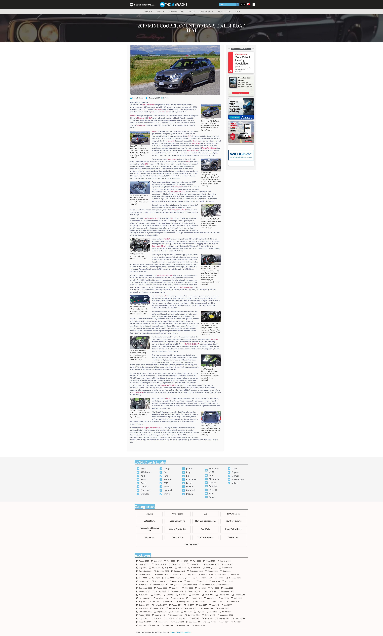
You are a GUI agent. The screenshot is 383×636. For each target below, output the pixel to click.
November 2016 (207, 608)
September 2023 (161, 574)
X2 (180, 109)
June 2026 (171, 561)
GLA (150, 118)
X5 (195, 344)
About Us (146, 11)
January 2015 (240, 618)
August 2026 (144, 561)
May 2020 (202, 588)
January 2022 (201, 578)
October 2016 (224, 608)
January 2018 (199, 602)
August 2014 (211, 622)
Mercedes (140, 118)
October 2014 (178, 622)
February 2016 (144, 615)
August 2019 (144, 595)
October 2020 (224, 585)
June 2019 (170, 595)
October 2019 (210, 591)
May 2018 (142, 602)
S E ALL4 (167, 239)
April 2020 (215, 588)
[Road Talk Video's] (233, 529)
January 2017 (174, 608)
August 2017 (176, 605)
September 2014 (195, 622)
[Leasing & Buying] (177, 521)
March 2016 (226, 612)
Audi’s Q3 (133, 116)
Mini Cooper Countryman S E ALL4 (152, 428)
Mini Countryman (148, 105)
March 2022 (169, 578)
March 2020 (228, 588)
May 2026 (184, 561)
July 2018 (225, 598)
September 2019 (227, 591)
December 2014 (145, 622)
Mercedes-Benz (163, 112)
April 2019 (195, 595)
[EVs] (205, 514)
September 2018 (195, 598)
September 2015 (226, 615)
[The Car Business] (205, 537)
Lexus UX (171, 141)
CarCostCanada (137, 392)
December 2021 (217, 578)
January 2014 (199, 625)
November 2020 (208, 585)
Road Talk (191, 11)
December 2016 (190, 608)
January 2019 (240, 595)
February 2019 (224, 595)
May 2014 (142, 625)
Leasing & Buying (205, 11)
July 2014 (225, 622)
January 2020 (160, 591)
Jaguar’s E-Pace (192, 150)
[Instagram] (244, 4)
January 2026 (144, 564)
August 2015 (144, 618)
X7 (198, 344)
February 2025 (211, 568)
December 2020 (190, 585)
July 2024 (226, 571)
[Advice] (149, 514)
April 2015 (195, 618)
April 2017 (228, 605)
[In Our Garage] (233, 514)
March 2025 (195, 568)
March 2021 (143, 585)
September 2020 (145, 588)
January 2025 (227, 568)
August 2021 (177, 581)
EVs (182, 11)
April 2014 (155, 625)
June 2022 (235, 574)
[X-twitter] (241, 4)
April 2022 (156, 578)
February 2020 (144, 591)
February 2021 (158, 585)
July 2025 (143, 568)
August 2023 (178, 574)
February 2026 (225, 561)
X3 (193, 344)
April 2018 (155, 602)
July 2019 (157, 595)
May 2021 (216, 581)
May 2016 (200, 612)
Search (237, 11)
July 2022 (222, 574)
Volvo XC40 (195, 143)
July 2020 (176, 588)
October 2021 (144, 581)
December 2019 (177, 591)
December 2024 (145, 571)
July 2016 (175, 612)
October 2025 (195, 564)
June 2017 (203, 605)
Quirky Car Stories (224, 11)
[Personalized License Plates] (149, 529)
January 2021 (174, 585)
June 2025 (156, 568)
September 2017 (160, 605)
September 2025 (212, 564)
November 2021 (235, 578)
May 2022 (143, 578)
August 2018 (211, 598)
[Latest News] (149, 521)
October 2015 (210, 615)
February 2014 (184, 625)
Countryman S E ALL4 (177, 192)
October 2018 (178, 598)
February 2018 (184, 602)
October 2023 (144, 574)
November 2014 (162, 622)
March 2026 (210, 561)
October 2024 (179, 571)
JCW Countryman (186, 287)
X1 (142, 109)
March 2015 (209, 618)
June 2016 (188, 612)
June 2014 (238, 622)
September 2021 (161, 581)
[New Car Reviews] (233, 521)
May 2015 (183, 618)
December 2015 (176, 615)
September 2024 (196, 571)
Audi (152, 112)
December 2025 (161, 564)
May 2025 (169, 568)
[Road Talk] (205, 529)
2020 (188, 162)
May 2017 (215, 605)
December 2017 (216, 602)
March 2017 (143, 608)
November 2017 (233, 602)
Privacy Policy (175, 632)
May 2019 (183, 595)
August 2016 (161, 612)
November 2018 (162, 598)
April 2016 (213, 612)
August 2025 (228, 564)
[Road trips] (149, 537)
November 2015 (194, 615)
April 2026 (197, 561)
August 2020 (162, 588)
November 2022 (207, 574)
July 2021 (190, 581)
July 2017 (190, 605)
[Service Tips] (177, 537)
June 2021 (203, 581)
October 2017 (144, 605)
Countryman (157, 109)
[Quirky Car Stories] (177, 529)
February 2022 (185, 578)
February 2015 (224, 618)
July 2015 (157, 618)
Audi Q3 (154, 131)
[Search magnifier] (237, 4)
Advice (159, 11)
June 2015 (170, 618)
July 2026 (158, 561)
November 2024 (162, 571)
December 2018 (145, 598)
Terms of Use (186, 632)
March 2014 (168, 625)
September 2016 (145, 612)
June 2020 (189, 588)
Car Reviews (172, 11)
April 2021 (229, 581)
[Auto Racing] (177, 514)
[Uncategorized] (191, 544)
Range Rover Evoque (209, 148)
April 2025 (182, 568)
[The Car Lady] (233, 537)
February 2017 (158, 608)
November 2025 (178, 564)
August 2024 (213, 571)
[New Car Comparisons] (205, 521)
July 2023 (191, 574)
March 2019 (209, 595)
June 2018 (238, 598)
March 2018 (168, 602)
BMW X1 (188, 344)
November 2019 (194, 591)
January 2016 (160, 615)
